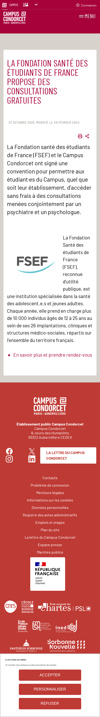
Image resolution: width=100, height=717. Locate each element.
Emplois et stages (50, 522)
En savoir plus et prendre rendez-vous (52, 355)
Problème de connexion (50, 485)
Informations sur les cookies (50, 500)
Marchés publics (50, 552)
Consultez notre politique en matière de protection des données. (32, 665)
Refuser (50, 703)
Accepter (50, 675)
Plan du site (50, 530)
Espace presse (50, 544)
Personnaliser (50, 689)
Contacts (50, 477)
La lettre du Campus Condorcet (65, 455)
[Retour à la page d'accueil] (14, 18)
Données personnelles (50, 507)
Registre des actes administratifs (50, 515)
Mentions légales (50, 492)
